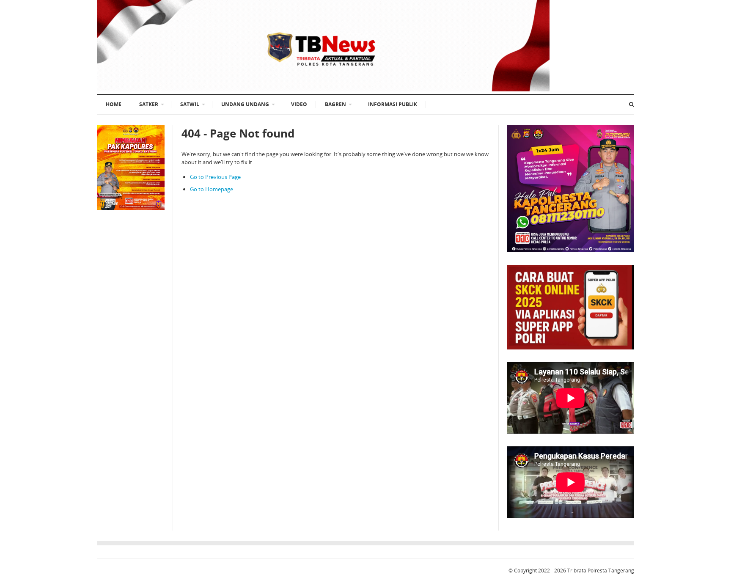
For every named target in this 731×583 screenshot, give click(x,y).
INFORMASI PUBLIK (392, 104)
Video (299, 104)
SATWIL (189, 104)
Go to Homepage (211, 189)
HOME (113, 104)
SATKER (148, 104)
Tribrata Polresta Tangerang (600, 570)
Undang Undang (245, 104)
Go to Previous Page (215, 177)
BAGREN (335, 104)
